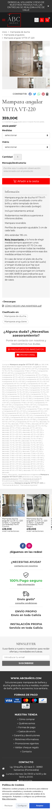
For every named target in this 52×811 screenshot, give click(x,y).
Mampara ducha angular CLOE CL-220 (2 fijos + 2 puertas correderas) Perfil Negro (37, 523)
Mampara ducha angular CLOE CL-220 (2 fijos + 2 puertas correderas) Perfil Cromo (12, 523)
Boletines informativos (27, 739)
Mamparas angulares (31, 479)
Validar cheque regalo (27, 747)
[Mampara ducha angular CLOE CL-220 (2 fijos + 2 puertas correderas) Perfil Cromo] (13, 505)
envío (15, 122)
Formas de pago (26, 727)
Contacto (27, 751)
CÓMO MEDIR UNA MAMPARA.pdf (23, 306)
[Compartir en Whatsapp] (39, 94)
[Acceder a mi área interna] (42, 20)
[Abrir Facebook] (22, 545)
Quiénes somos (27, 723)
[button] (24, 74)
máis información (26, 584)
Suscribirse (26, 663)
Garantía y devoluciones (27, 735)
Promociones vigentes (27, 743)
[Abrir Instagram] (29, 545)
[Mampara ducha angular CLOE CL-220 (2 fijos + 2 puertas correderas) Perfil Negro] (38, 505)
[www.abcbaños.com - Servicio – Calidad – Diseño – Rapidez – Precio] (14, 20)
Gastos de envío (26, 731)
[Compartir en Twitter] (34, 94)
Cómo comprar (27, 719)
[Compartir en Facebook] (30, 94)
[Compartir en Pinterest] (43, 94)
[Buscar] (36, 20)
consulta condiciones (26, 603)
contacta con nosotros (26, 566)
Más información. (9, 799)
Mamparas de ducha (10, 479)
